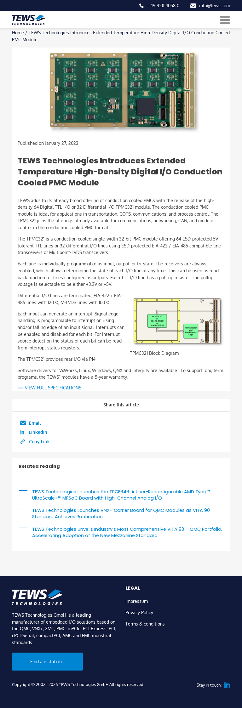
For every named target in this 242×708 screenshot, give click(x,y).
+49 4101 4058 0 (163, 5)
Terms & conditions (145, 623)
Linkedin (38, 432)
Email (35, 423)
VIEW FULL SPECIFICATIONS (53, 387)
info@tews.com (214, 5)
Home (18, 32)
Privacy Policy (139, 612)
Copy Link (39, 441)
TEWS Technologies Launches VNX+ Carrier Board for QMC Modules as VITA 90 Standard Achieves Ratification (121, 513)
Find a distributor (47, 661)
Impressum (136, 601)
